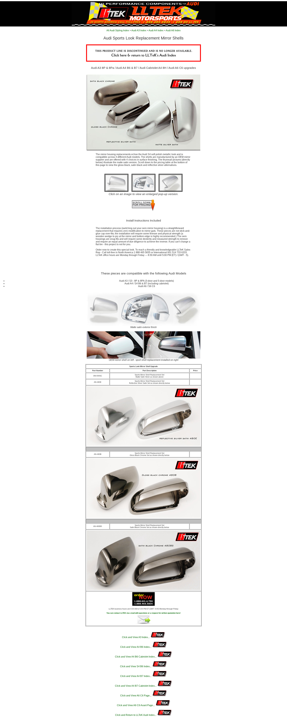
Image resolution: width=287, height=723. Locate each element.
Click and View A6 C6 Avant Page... (136, 705)
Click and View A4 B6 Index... (136, 647)
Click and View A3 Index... (136, 637)
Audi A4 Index (156, 30)
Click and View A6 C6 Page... (136, 695)
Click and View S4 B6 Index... (136, 666)
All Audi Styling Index (117, 30)
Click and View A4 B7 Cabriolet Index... (136, 686)
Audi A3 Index (138, 30)
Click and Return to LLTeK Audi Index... (136, 715)
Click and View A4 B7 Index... (136, 676)
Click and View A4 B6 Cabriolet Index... (136, 656)
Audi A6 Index (173, 30)
